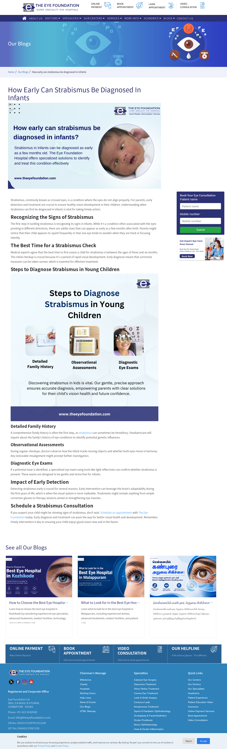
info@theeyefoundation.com (33, 717)
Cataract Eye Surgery (145, 679)
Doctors (51, 18)
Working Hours (88, 693)
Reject (189, 741)
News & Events (88, 702)
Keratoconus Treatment (146, 706)
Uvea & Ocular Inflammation (149, 729)
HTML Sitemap (88, 711)
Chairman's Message (93, 673)
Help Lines (85, 697)
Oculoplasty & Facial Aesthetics (150, 715)
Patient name (190, 199)
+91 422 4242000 (26, 712)
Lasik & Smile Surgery (145, 697)
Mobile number (191, 214)
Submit (200, 229)
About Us (36, 18)
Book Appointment (197, 715)
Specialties (71, 18)
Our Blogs (23, 72)
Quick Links (195, 673)
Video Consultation (198, 720)
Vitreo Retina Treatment (146, 688)
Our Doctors (194, 684)
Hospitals (85, 688)
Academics (151, 18)
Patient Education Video (200, 702)
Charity (83, 684)
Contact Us (185, 18)
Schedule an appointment (116, 512)
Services (113, 18)
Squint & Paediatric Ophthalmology (152, 711)
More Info (132, 18)
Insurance (193, 706)
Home (11, 72)
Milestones (85, 679)
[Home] (24, 18)
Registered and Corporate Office (28, 691)
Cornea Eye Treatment (146, 693)
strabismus (85, 433)
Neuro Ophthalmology (145, 724)
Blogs (168, 18)
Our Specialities (196, 688)
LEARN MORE (57, 630)
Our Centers (93, 18)
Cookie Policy (62, 745)
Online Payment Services (201, 711)
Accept (203, 741)
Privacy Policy (44, 745)
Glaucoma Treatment (145, 684)
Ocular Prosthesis (143, 720)
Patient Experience (198, 697)
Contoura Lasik (142, 702)
